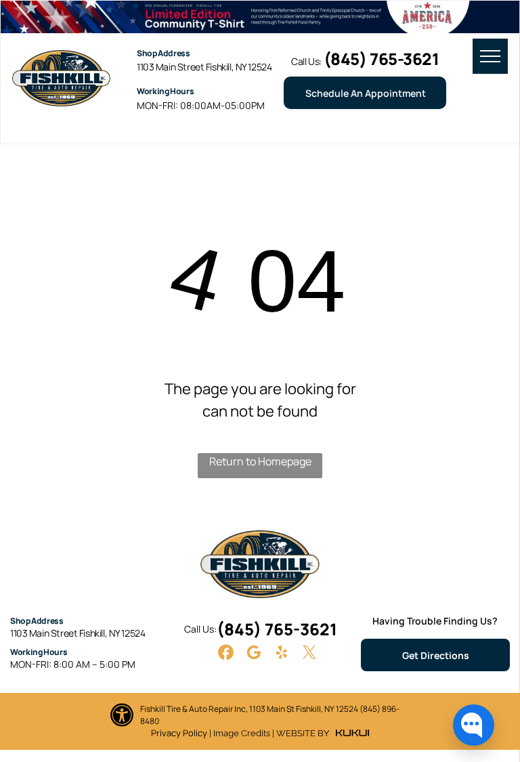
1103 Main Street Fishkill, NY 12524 (204, 66)
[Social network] (226, 654)
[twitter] (309, 654)
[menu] (490, 56)
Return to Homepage (260, 461)
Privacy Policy (179, 733)
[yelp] (282, 654)
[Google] (254, 654)
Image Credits (241, 733)
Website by (302, 733)
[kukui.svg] (352, 732)
